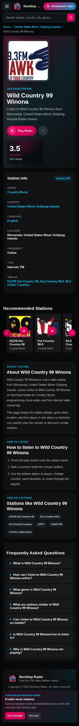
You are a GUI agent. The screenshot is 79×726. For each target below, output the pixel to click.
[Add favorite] (43, 131)
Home (7, 26)
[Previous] (7, 333)
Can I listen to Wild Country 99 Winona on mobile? (39, 621)
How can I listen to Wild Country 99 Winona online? (36, 576)
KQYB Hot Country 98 (22, 281)
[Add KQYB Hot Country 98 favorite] (14, 321)
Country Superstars (20, 532)
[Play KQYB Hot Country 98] (24, 331)
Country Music (17, 192)
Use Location (15, 715)
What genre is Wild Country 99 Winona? (33, 591)
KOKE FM (56, 524)
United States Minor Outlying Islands (38, 26)
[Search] (71, 17)
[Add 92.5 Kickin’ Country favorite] (70, 321)
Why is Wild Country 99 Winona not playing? (36, 650)
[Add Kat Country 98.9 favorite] (42, 321)
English (12, 220)
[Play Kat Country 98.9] (52, 331)
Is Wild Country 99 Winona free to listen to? (39, 636)
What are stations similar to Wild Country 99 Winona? (34, 606)
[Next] (72, 333)
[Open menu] (7, 6)
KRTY (41, 524)
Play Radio (25, 130)
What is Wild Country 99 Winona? (37, 563)
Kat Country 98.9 (52, 281)
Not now (33, 715)
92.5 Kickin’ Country (20, 524)
